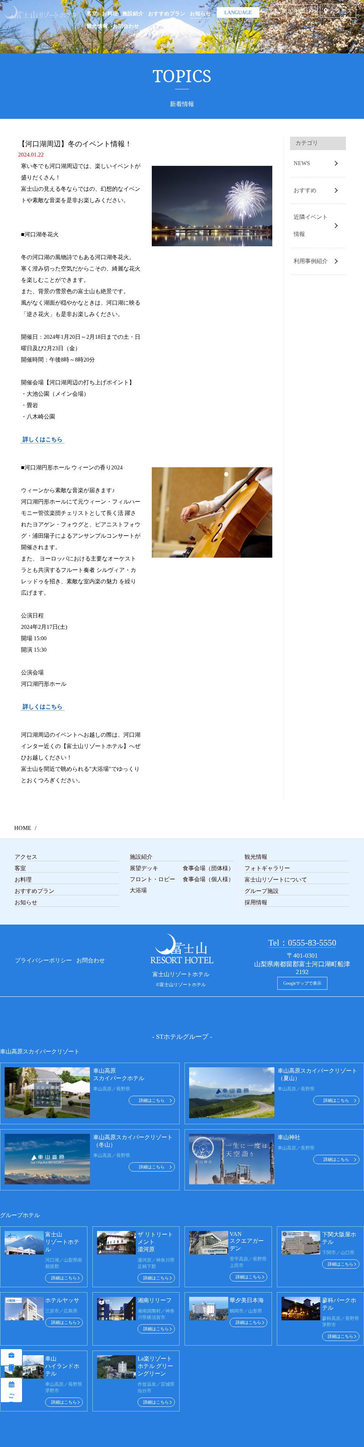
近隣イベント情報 (311, 225)
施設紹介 (133, 13)
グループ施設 (262, 891)
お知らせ (200, 13)
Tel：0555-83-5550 (302, 942)
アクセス (341, 11)
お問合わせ (126, 25)
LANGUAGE (238, 10)
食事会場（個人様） (208, 879)
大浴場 (138, 890)
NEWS (302, 163)
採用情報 (12, 1360)
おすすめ (305, 190)
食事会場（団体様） (208, 868)
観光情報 (97, 25)
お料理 (110, 13)
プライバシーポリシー (43, 960)
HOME (22, 828)
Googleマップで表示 (302, 983)
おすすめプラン (167, 13)
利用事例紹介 (311, 261)
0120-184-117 (298, 11)
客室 (92, 13)
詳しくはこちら (43, 439)
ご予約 (12, 1393)
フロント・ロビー (152, 879)
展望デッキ (144, 868)
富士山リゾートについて (276, 880)
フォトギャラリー (267, 868)
